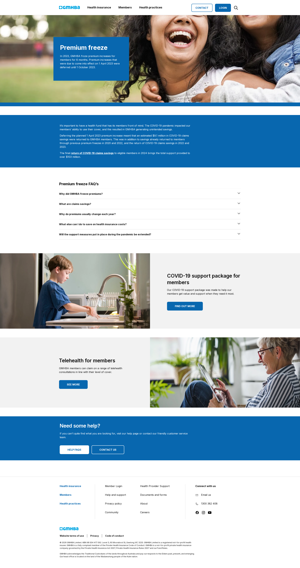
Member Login (113, 486)
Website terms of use (72, 535)
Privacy (94, 535)
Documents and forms (153, 494)
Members (66, 494)
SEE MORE (73, 384)
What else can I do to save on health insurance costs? (93, 224)
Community (111, 512)
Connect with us (205, 486)
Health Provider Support (155, 486)
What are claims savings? (75, 204)
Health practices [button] (150, 7)
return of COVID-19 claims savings (92, 153)
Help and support (115, 494)
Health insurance (71, 486)
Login (223, 7)
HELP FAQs (74, 449)
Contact (201, 7)
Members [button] (125, 7)
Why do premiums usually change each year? (87, 214)
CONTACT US (107, 449)
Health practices (70, 503)
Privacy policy (113, 503)
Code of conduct (114, 535)
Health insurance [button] (99, 7)
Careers (145, 512)
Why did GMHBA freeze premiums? (81, 193)
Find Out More (185, 306)
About (144, 503)
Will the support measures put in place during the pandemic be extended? (105, 234)
